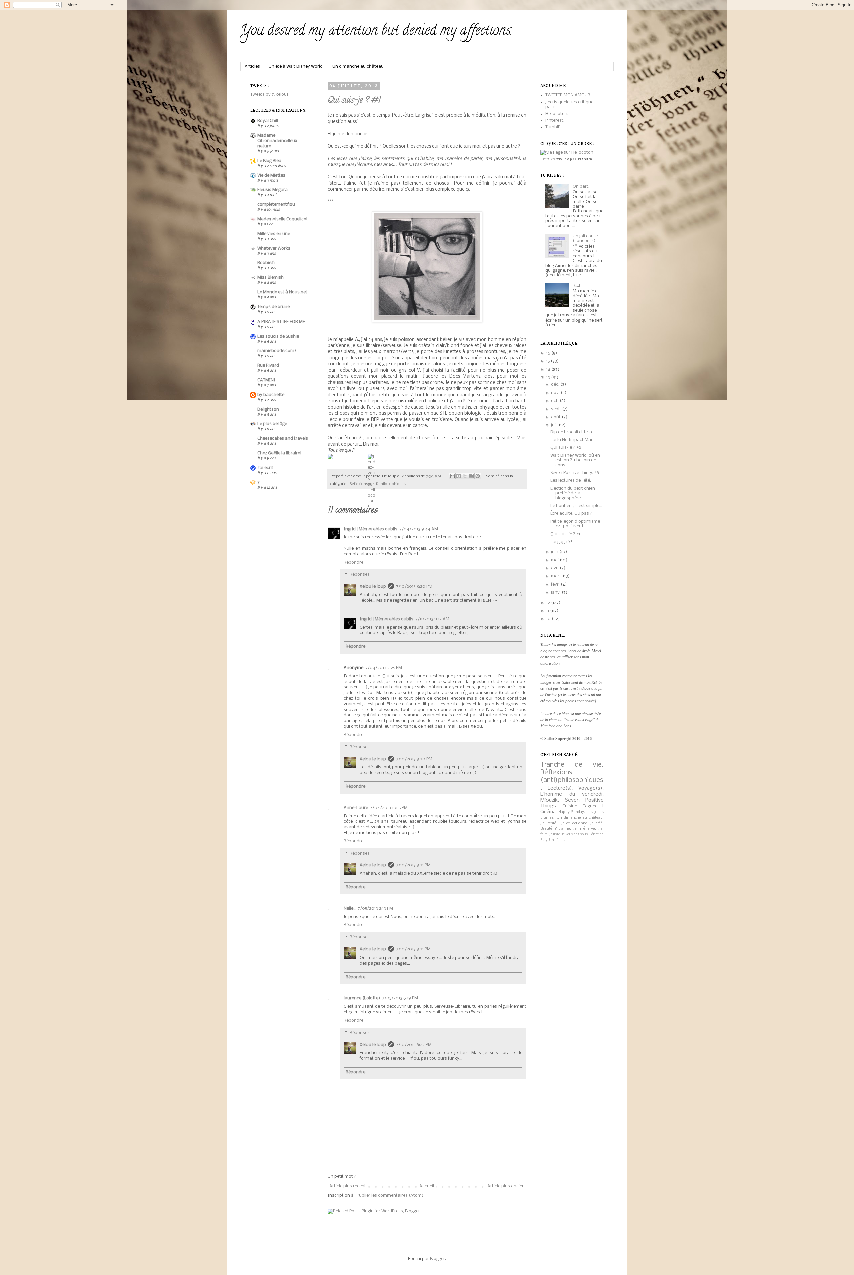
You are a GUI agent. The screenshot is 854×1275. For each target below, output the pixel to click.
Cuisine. (570, 806)
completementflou (276, 204)
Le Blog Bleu (269, 161)
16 (548, 353)
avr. (555, 568)
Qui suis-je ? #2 (565, 447)
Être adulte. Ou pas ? (571, 513)
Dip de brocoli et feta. (571, 432)
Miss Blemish (270, 277)
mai (555, 560)
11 (548, 611)
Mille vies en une (273, 234)
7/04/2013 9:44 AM (418, 529)
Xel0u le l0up (373, 586)
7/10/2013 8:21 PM (413, 865)
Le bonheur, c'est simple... (576, 506)
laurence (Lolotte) (362, 998)
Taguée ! (593, 806)
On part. (581, 186)
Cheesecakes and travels (282, 438)
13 (548, 377)
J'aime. (565, 829)
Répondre (353, 562)
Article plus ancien (506, 1186)
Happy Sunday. (571, 812)
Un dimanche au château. (358, 66)
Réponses (360, 575)
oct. (555, 401)
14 (548, 369)
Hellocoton (584, 159)
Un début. (557, 840)
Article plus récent (347, 1186)
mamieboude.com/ (276, 351)
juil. (555, 425)
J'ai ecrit (265, 468)
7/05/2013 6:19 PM (400, 998)
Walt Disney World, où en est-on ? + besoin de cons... (575, 460)
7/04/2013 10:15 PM (389, 808)
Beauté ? (548, 829)
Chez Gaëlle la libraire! (279, 453)
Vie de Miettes (271, 175)
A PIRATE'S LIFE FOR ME (281, 322)
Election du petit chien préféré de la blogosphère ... (572, 493)
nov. (556, 393)
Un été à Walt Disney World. (296, 66)
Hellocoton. (556, 114)
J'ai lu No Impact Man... (573, 440)
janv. (556, 592)
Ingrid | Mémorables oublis (370, 529)
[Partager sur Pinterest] (477, 476)
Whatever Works (273, 248)
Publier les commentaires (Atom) (390, 1195)
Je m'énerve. (584, 829)
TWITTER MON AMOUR (567, 95)
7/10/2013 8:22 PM (414, 1045)
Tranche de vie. (572, 764)
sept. (556, 409)
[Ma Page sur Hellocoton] (566, 152)
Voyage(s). (591, 788)
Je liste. (555, 834)
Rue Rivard (268, 365)
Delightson (268, 409)
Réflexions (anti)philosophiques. (378, 484)
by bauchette (270, 395)
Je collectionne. (575, 823)
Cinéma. (548, 812)
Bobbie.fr (266, 263)
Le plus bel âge (272, 424)
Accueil (426, 1186)
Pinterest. (554, 120)
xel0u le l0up (564, 159)
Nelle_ (350, 908)
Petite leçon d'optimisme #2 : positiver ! (575, 523)
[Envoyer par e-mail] (452, 476)
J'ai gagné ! (561, 542)
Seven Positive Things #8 (574, 473)
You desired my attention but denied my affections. (376, 32)
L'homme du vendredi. (572, 794)
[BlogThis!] (458, 476)
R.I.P (577, 285)
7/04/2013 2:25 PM (383, 668)
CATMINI (266, 380)
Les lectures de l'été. (570, 480)
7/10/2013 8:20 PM (414, 586)
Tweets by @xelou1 (269, 94)
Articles (252, 66)
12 (548, 603)
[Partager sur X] (465, 476)
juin (555, 552)
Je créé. (597, 823)
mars (557, 576)
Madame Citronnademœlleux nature (277, 140)
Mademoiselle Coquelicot (282, 219)
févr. (556, 584)
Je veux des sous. (575, 834)
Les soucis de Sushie (278, 336)
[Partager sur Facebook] (471, 476)
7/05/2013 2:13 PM (375, 908)
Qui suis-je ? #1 (354, 100)
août (556, 417)
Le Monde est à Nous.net (282, 292)
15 (548, 361)
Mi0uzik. (549, 800)
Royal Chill (267, 121)
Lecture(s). (560, 788)
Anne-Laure (356, 808)
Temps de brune (273, 307)
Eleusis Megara (272, 190)
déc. (555, 384)
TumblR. (553, 127)
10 (549, 619)
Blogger (437, 1259)
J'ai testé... (549, 823)
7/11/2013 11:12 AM (432, 619)
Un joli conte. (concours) (586, 238)
